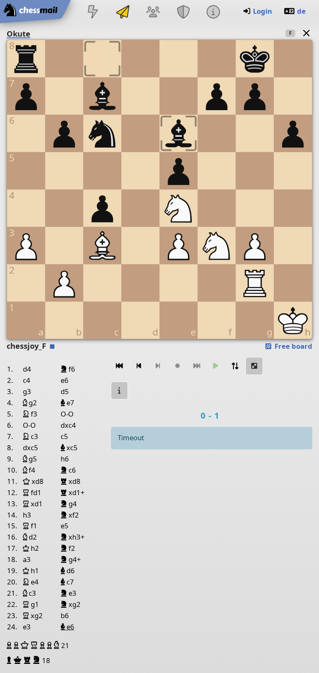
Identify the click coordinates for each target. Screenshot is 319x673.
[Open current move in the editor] (254, 366)
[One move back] (138, 366)
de (301, 11)
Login (262, 11)
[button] (10, 645)
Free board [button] (292, 346)
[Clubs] (183, 12)
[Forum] (153, 12)
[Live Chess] (93, 12)
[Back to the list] (306, 33)
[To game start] (119, 366)
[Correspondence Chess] (123, 12)
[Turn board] (235, 366)
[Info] (213, 12)
